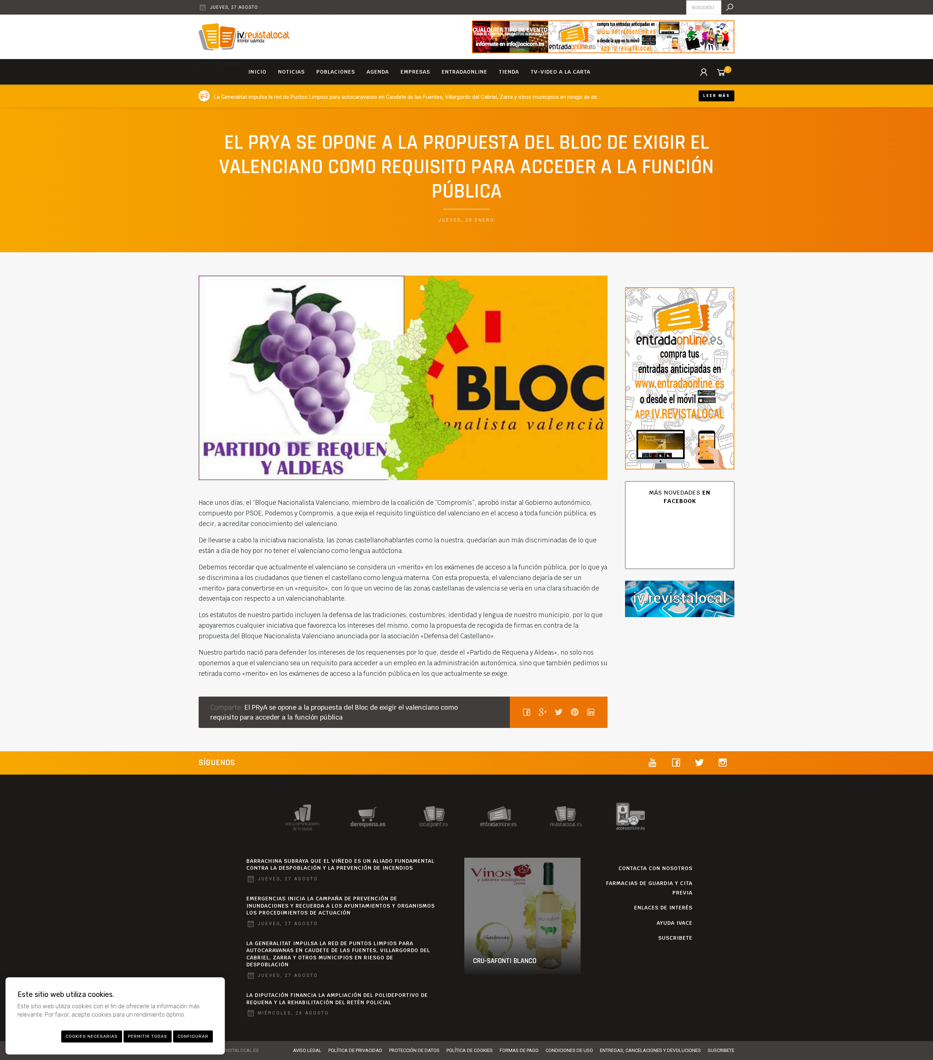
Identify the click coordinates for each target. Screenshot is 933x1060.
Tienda (509, 72)
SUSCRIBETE (675, 938)
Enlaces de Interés (663, 907)
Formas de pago (519, 1050)
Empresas (415, 72)
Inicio (257, 72)
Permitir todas (147, 1036)
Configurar (192, 1036)
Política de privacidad (355, 1050)
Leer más (716, 96)
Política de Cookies (469, 1050)
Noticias (291, 72)
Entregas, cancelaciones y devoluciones (650, 1050)
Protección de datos (414, 1050)
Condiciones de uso (569, 1050)
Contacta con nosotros (655, 868)
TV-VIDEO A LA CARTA (560, 72)
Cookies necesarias (92, 1036)
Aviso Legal (307, 1050)
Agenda (378, 72)
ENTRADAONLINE (464, 72)
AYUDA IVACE (674, 923)
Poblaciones (335, 72)
